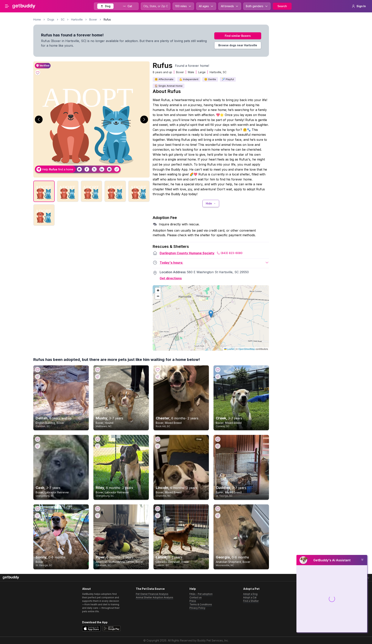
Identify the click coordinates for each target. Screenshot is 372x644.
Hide (209, 203)
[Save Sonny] (37, 508)
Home (37, 19)
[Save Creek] (217, 369)
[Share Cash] (37, 446)
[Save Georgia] (217, 508)
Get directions (171, 278)
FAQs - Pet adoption (201, 593)
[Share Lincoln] (157, 446)
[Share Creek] (217, 376)
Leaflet (230, 348)
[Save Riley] (97, 439)
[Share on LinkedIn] (101, 169)
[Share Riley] (97, 446)
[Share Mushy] (97, 376)
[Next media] (144, 119)
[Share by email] (109, 169)
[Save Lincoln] (157, 439)
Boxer (93, 19)
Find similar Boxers (238, 35)
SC (63, 19)
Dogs (50, 19)
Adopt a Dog (250, 593)
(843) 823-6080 (231, 253)
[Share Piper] (97, 515)
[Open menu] (7, 6)
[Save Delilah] (37, 369)
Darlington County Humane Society (187, 253)
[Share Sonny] (37, 515)
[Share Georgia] (217, 515)
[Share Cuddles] (217, 446)
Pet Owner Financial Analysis (152, 593)
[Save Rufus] (37, 72)
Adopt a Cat (250, 597)
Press (192, 600)
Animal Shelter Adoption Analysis (154, 597)
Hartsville (77, 19)
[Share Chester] (157, 376)
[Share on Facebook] (86, 169)
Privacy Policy (197, 607)
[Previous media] (39, 119)
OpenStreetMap (246, 348)
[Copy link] (116, 169)
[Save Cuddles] (217, 439)
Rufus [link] (107, 19)
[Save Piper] (97, 508)
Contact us (195, 597)
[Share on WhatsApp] (79, 169)
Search (282, 6)
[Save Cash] (37, 439)
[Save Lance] (157, 508)
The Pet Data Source (150, 588)
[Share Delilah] (37, 376)
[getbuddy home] (11, 577)
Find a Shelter (251, 600)
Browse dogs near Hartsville (237, 45)
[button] (210, 314)
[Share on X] (94, 169)
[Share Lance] (157, 515)
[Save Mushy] (97, 369)
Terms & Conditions (200, 604)
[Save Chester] (157, 369)
